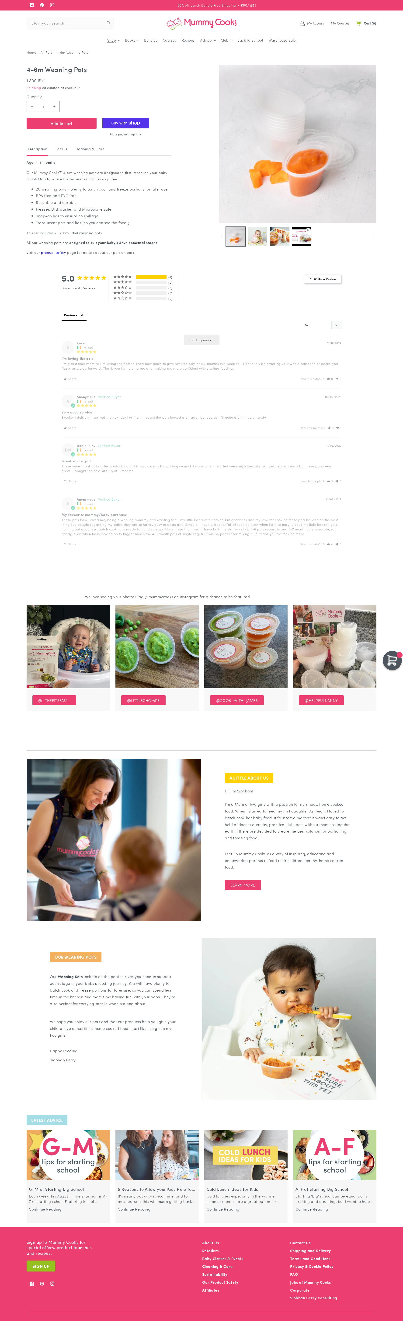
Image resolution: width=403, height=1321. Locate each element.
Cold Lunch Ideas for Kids (232, 1189)
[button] (113, 40)
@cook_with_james (237, 700)
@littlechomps (143, 700)
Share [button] (72, 379)
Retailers (210, 1250)
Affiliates (210, 1290)
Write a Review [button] (325, 279)
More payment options (126, 134)
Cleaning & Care (217, 1266)
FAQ (294, 1274)
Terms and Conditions (310, 1258)
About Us (210, 1242)
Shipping (34, 87)
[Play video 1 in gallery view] (302, 237)
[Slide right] (373, 237)
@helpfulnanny (321, 700)
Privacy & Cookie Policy (311, 1266)
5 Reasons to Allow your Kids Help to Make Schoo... (155, 1189)
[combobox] (70, 23)
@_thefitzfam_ (54, 700)
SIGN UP (40, 1266)
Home (31, 52)
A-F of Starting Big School (321, 1189)
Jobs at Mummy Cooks (310, 1282)
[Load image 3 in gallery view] (280, 237)
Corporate (299, 1290)
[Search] (109, 23)
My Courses (340, 23)
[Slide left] (222, 237)
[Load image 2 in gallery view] (258, 237)
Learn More (243, 885)
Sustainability (214, 1274)
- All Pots (45, 52)
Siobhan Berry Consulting (313, 1297)
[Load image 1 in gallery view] (236, 237)
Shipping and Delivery (310, 1250)
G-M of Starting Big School (56, 1189)
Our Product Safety (220, 1282)
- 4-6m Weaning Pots (70, 52)
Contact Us (300, 1242)
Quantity (34, 96)
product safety (53, 252)
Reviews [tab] (70, 315)
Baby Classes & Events (222, 1258)
